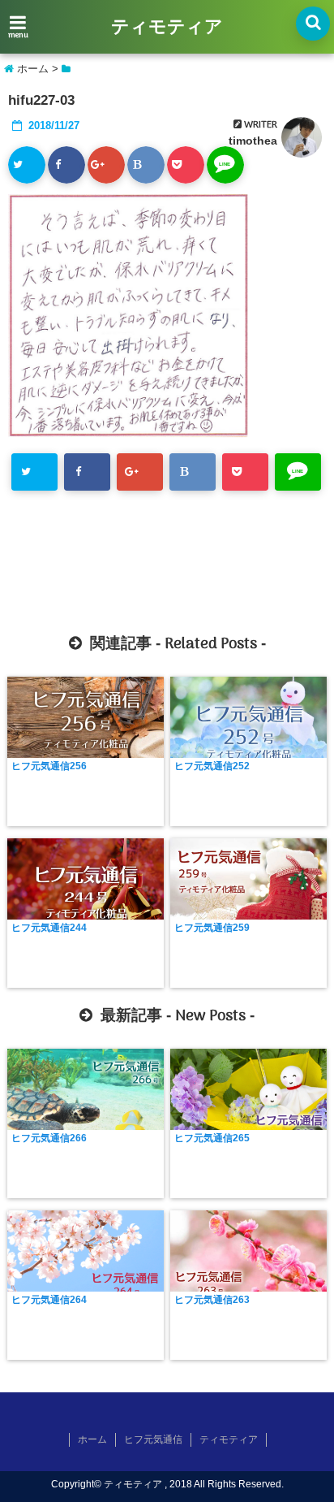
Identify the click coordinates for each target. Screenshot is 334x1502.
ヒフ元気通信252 (212, 766)
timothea (253, 140)
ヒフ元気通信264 (49, 1299)
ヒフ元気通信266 (49, 1138)
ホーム (92, 1439)
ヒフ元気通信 (153, 1439)
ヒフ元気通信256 (49, 766)
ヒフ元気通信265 (212, 1138)
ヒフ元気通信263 (212, 1299)
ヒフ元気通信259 (212, 927)
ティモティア (167, 28)
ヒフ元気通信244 (49, 927)
